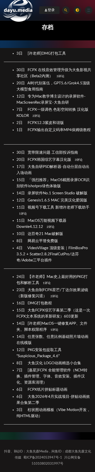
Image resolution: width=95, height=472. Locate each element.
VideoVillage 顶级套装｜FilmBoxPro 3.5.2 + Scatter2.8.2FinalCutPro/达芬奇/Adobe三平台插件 (52, 254)
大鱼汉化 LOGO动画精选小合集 (55, 363)
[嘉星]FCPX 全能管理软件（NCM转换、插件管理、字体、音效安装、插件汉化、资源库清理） (51, 376)
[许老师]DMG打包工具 (47, 53)
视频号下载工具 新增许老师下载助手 (58, 207)
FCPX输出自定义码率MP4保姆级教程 (59, 130)
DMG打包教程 (40, 303)
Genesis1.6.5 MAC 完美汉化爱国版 (58, 200)
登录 (51, 10)
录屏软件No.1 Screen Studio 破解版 (58, 193)
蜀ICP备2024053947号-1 (42, 457)
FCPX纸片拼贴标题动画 (48, 389)
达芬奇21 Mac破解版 (46, 234)
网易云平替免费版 (43, 241)
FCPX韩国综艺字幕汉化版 (50, 160)
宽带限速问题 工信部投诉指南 (53, 152)
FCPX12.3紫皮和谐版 (46, 123)
